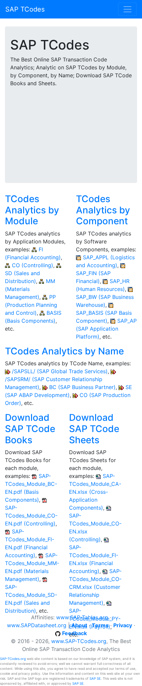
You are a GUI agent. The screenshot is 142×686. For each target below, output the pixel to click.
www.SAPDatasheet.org (36, 625)
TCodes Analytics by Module (32, 210)
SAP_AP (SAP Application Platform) (106, 328)
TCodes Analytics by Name (64, 351)
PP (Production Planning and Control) (31, 305)
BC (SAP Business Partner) (82, 387)
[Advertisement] (71, 130)
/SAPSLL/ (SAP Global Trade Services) (60, 371)
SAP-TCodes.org (13, 659)
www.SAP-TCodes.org (78, 641)
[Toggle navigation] (127, 9)
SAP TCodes (25, 9)
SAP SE (95, 678)
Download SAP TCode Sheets (94, 428)
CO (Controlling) (32, 265)
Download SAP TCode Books (30, 428)
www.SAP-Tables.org (82, 617)
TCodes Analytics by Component (103, 210)
